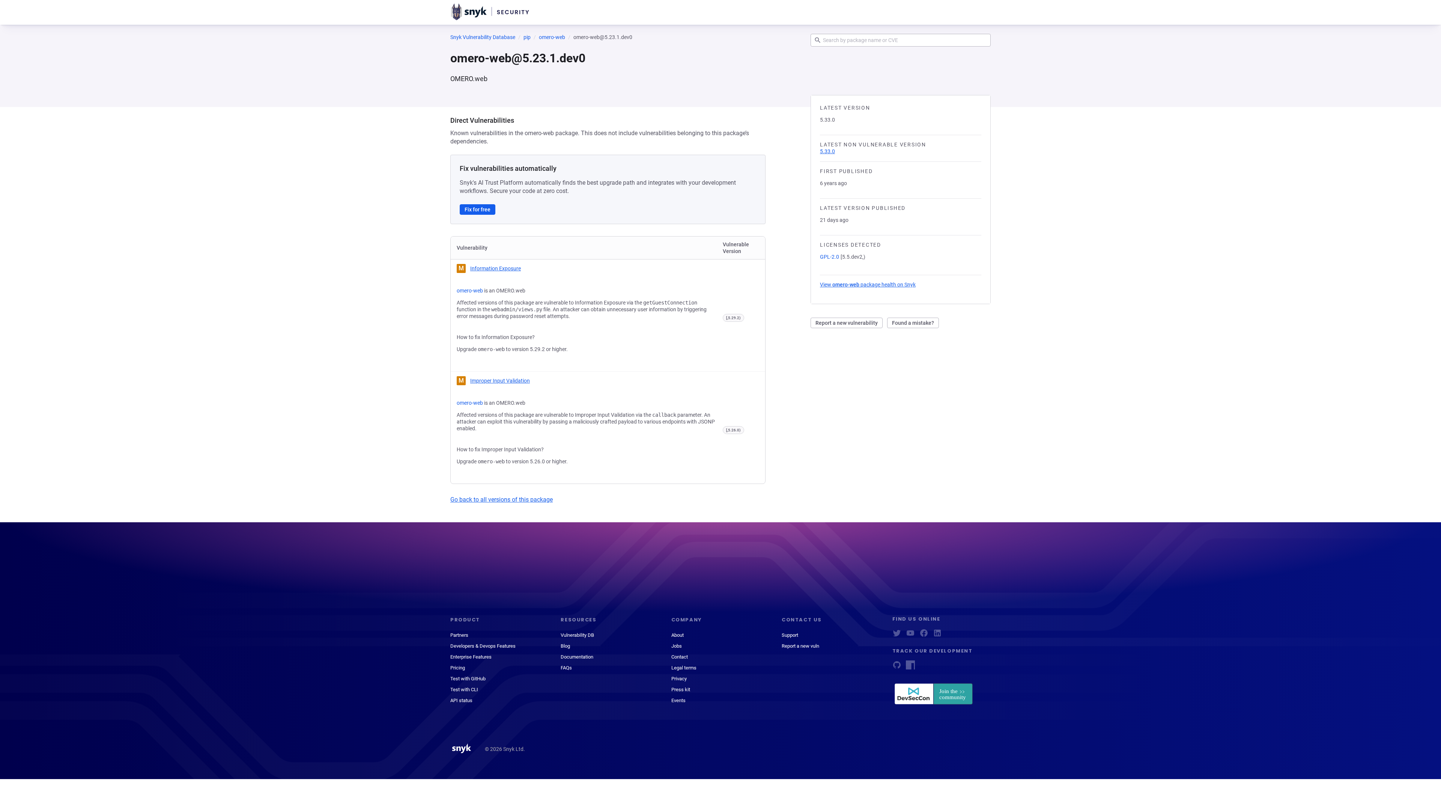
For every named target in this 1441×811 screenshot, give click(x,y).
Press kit (680, 689)
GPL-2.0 (829, 257)
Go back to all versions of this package (501, 499)
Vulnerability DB (577, 635)
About (677, 635)
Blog (565, 646)
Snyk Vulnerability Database (482, 37)
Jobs (676, 646)
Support (790, 635)
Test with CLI (464, 689)
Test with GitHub (468, 678)
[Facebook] (923, 635)
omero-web (552, 37)
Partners (459, 635)
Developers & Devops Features (483, 646)
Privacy (679, 678)
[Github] (896, 667)
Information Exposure (495, 268)
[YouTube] (910, 635)
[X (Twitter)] (896, 635)
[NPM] (910, 667)
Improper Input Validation (500, 381)
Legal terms (683, 668)
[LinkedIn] (937, 635)
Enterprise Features (471, 657)
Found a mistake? (913, 323)
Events (678, 700)
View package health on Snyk (868, 285)
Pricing (457, 668)
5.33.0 (827, 151)
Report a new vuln (800, 646)
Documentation (577, 657)
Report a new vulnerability (846, 323)
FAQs (566, 668)
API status (461, 700)
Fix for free (477, 210)
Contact (679, 657)
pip (527, 37)
